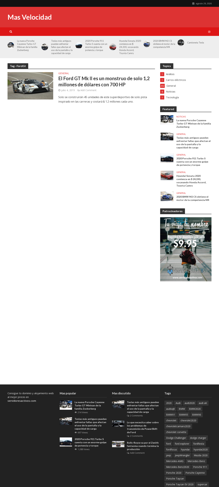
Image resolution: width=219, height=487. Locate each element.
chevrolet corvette (176, 432)
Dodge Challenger (176, 437)
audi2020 (190, 403)
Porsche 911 (200, 467)
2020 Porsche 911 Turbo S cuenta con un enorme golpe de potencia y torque (192, 161)
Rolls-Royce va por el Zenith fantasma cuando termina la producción (143, 446)
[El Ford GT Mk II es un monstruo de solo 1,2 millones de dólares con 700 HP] (30, 85)
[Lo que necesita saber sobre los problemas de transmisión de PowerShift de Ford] (118, 423)
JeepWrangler (182, 455)
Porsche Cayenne (195, 472)
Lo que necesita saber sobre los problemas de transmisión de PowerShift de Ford (143, 427)
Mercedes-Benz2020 (177, 467)
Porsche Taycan (175, 478)
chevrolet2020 (188, 420)
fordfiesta (198, 443)
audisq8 (170, 408)
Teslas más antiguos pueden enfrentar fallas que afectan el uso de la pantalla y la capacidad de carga (62, 47)
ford (168, 443)
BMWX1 (170, 414)
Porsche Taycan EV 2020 (180, 484)
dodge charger (198, 437)
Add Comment (88, 90)
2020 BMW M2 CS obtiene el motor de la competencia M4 (192, 198)
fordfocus (171, 449)
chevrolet (171, 420)
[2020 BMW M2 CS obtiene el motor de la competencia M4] (167, 196)
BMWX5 (183, 414)
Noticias (181, 116)
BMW (182, 408)
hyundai (185, 449)
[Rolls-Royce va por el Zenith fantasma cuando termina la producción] (118, 443)
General (63, 73)
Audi (178, 403)
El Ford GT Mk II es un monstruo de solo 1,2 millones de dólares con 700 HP (104, 81)
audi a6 (203, 403)
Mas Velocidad (30, 17)
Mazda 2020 (201, 455)
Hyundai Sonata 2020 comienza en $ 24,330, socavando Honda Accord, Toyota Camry (191, 180)
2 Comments (136, 415)
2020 (169, 403)
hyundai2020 (201, 449)
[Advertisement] (149, 41)
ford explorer (182, 443)
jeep (168, 455)
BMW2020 (195, 408)
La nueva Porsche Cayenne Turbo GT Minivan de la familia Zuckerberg (27, 45)
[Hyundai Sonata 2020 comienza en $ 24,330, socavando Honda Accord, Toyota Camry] (167, 175)
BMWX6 (196, 414)
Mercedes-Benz (196, 461)
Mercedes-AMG (174, 461)
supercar (202, 484)
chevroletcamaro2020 (178, 426)
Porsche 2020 (173, 472)
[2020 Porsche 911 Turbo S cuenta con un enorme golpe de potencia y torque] (78, 45)
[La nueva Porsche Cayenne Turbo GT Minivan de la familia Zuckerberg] (11, 45)
